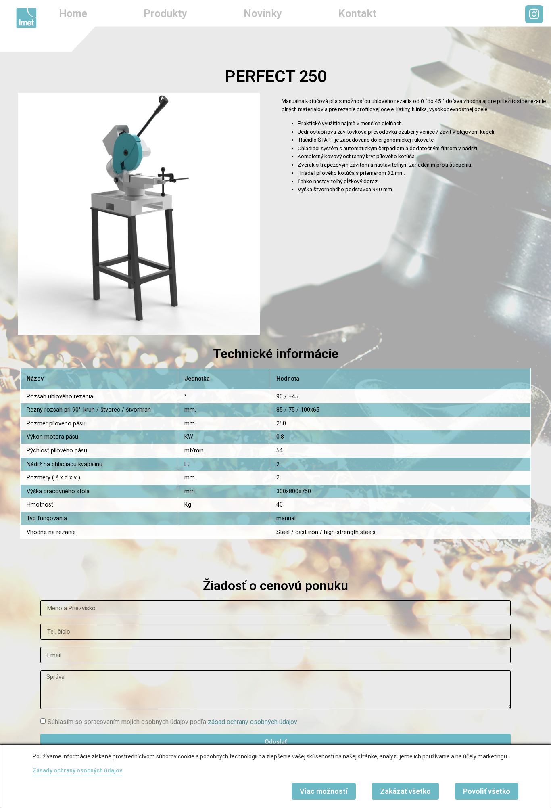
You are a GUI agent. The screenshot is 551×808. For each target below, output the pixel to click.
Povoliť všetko (486, 791)
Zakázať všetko (405, 791)
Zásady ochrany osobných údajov (77, 770)
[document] (275, 404)
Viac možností (324, 791)
